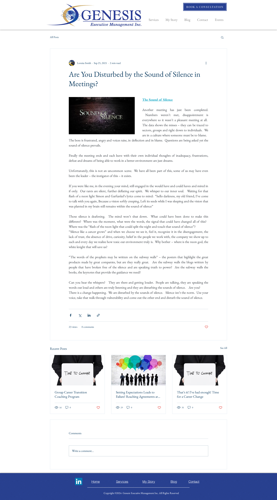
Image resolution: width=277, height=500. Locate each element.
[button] (222, 37)
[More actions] (206, 63)
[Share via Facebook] (70, 315)
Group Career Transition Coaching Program (71, 394)
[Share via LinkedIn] (89, 315)
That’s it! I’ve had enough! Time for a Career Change (198, 394)
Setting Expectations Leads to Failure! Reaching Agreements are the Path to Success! (137, 394)
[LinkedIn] (78, 481)
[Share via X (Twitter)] (80, 315)
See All (223, 348)
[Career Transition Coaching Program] (77, 370)
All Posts (54, 37)
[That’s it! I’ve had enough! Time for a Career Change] (199, 370)
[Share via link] (98, 315)
